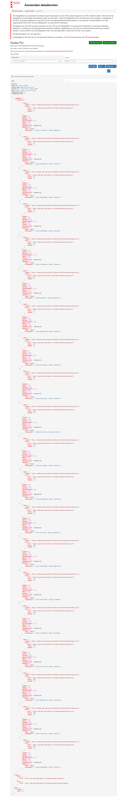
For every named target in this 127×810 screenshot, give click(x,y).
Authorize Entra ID (95, 43)
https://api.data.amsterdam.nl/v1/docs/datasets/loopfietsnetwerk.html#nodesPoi (49, 51)
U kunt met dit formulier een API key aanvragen (81, 37)
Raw (13, 81)
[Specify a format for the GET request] (104, 66)
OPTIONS (93, 66)
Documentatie (15, 54)
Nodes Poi (39, 11)
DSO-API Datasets (17, 11)
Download (110, 66)
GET (100, 66)
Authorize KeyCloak (109, 43)
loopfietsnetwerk (29, 11)
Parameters (15, 57)
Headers (67, 57)
